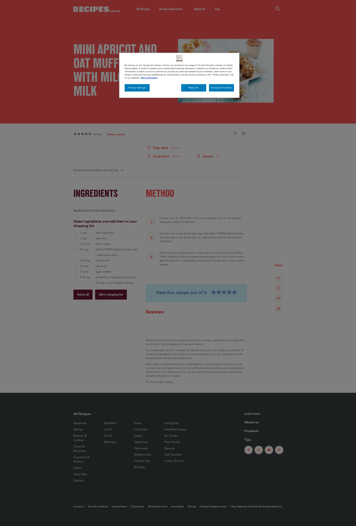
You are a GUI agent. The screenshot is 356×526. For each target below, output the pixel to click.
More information (149, 78)
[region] (179, 75)
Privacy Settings (137, 87)
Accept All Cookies (221, 87)
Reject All (194, 87)
